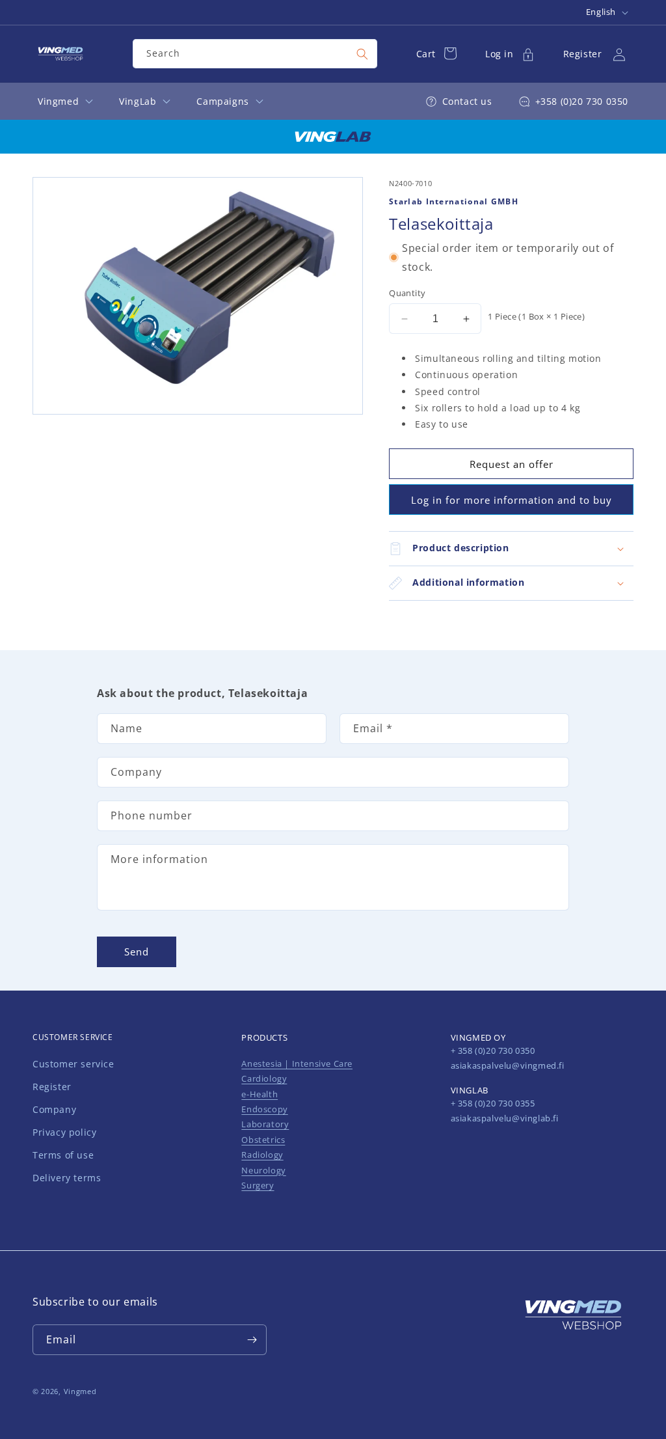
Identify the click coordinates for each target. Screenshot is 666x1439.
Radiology (262, 1154)
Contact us (467, 101)
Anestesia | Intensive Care (297, 1063)
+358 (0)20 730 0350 (581, 101)
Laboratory (265, 1124)
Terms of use (63, 1155)
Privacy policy (64, 1132)
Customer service (73, 1064)
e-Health (259, 1094)
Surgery (257, 1185)
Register (52, 1086)
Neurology (263, 1170)
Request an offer (511, 464)
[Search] (362, 54)
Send (136, 951)
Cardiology (264, 1078)
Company (54, 1109)
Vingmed (80, 1391)
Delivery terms (67, 1178)
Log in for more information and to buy (511, 499)
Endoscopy (264, 1109)
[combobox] (255, 53)
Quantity (407, 293)
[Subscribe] (251, 1339)
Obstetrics (263, 1139)
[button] (511, 549)
